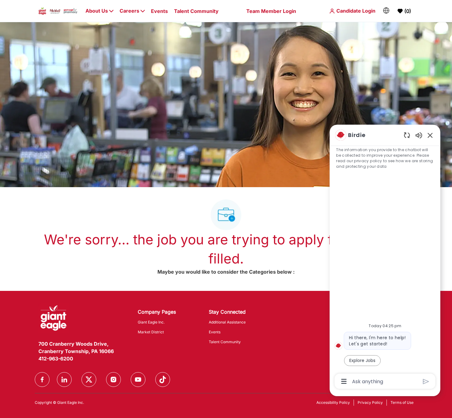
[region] (385, 258)
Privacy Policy (370, 402)
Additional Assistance (227, 322)
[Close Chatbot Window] (430, 135)
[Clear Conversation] (406, 135)
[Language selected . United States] (386, 10)
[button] (352, 11)
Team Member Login (271, 11)
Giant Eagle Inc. (151, 322)
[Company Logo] (58, 10)
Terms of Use (402, 402)
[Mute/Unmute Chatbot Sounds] (418, 135)
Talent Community (196, 11)
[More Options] (344, 381)
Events (159, 11)
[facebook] (42, 379)
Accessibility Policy (333, 402)
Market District (151, 332)
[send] (426, 381)
